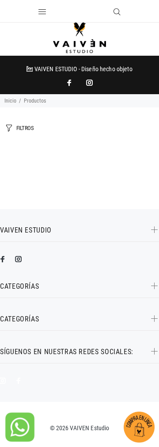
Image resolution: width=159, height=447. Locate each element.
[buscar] (117, 12)
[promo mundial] (89, 82)
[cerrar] (95, 12)
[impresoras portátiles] (70, 82)
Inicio (10, 101)
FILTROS (25, 128)
